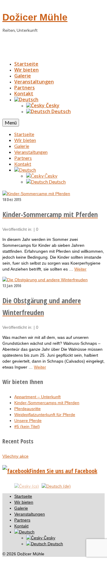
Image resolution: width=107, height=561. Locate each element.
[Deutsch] (26, 99)
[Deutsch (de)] (56, 485)
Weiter (80, 269)
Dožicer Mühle (34, 17)
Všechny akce (15, 456)
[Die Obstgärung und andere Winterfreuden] (45, 279)
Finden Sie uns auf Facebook (63, 471)
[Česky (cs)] (26, 485)
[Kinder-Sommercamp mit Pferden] (36, 193)
